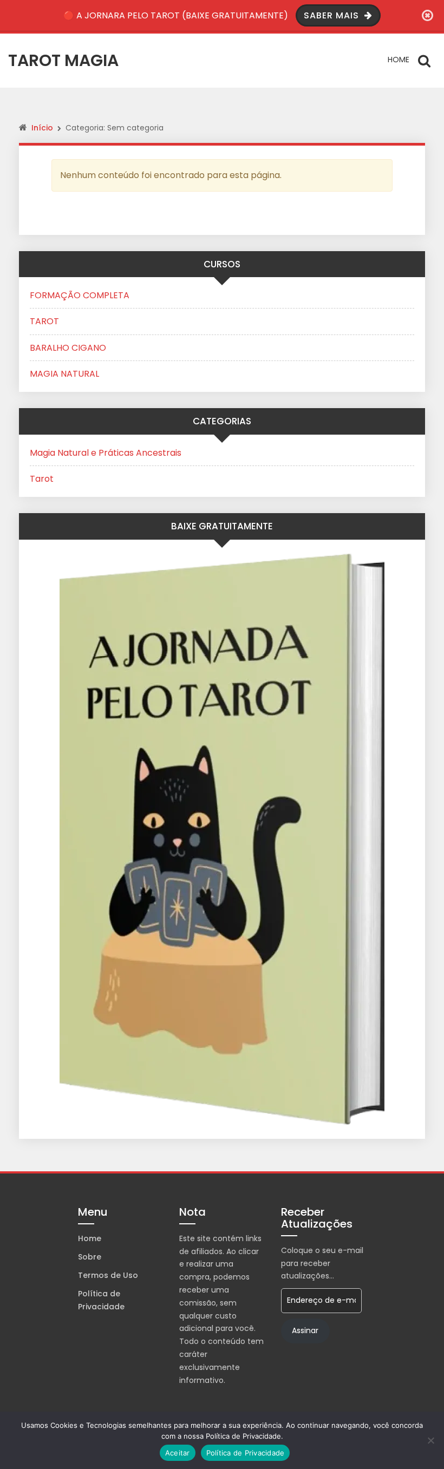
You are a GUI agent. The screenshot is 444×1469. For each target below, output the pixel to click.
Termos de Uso (108, 1275)
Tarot (42, 479)
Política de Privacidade (101, 1300)
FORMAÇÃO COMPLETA (79, 295)
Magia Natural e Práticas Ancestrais (105, 453)
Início (42, 127)
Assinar (305, 1330)
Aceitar (177, 1452)
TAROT (44, 321)
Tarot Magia (63, 60)
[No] (430, 1440)
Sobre (89, 1256)
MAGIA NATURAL (64, 374)
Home (398, 59)
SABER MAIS (333, 15)
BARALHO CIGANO (68, 348)
